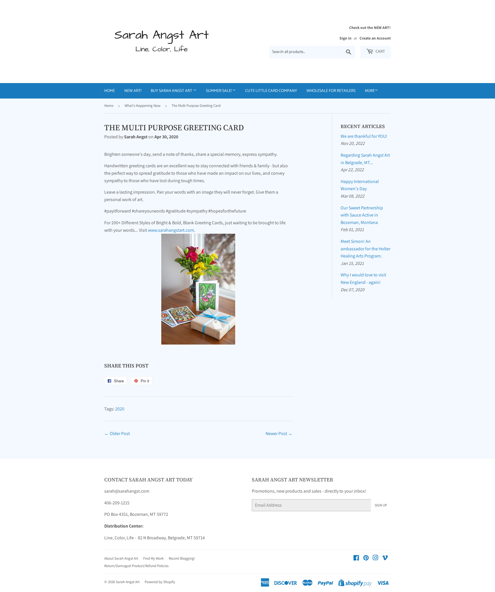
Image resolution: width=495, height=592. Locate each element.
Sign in (345, 38)
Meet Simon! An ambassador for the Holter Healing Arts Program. (365, 248)
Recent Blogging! (182, 558)
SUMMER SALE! (219, 91)
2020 (119, 409)
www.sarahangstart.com (171, 230)
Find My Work (153, 558)
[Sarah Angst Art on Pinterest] (366, 558)
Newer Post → (279, 433)
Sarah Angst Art (128, 581)
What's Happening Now (142, 105)
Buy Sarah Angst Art (172, 91)
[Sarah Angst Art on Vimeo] (385, 558)
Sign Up (381, 505)
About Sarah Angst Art (121, 558)
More (370, 90)
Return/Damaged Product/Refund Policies (136, 565)
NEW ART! (132, 91)
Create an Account (375, 38)
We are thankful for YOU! (364, 136)
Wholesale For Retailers (331, 91)
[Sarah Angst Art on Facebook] (356, 558)
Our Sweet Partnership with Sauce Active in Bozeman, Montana (362, 215)
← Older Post (117, 433)
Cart (380, 51)
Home (109, 91)
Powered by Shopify (160, 581)
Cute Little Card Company (271, 91)
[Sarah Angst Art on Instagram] (375, 558)
